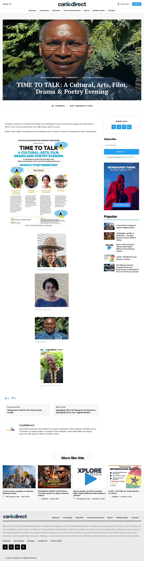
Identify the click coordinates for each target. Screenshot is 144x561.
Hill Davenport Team (13, 496)
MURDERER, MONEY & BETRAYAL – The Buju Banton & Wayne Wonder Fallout (126, 236)
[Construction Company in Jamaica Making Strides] (109, 226)
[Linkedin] (17, 547)
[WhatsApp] (129, 127)
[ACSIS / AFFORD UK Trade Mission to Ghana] (109, 258)
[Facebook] (113, 127)
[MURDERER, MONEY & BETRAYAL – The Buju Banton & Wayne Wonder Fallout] (109, 236)
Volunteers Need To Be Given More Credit (24, 411)
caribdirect (60, 106)
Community (71, 78)
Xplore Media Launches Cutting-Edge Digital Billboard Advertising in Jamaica (125, 247)
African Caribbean (51, 78)
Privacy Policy (129, 157)
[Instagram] (11, 547)
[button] (7, 4)
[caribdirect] (10, 429)
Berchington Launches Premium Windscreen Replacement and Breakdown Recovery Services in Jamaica (127, 268)
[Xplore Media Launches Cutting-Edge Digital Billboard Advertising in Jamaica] (109, 247)
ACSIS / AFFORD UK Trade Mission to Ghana (126, 258)
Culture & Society (93, 78)
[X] (119, 127)
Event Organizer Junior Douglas (46, 269)
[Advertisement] (72, 59)
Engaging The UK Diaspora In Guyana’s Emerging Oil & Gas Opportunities (76, 411)
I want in (120, 152)
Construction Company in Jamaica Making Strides (126, 226)
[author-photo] (4, 496)
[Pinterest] (124, 127)
